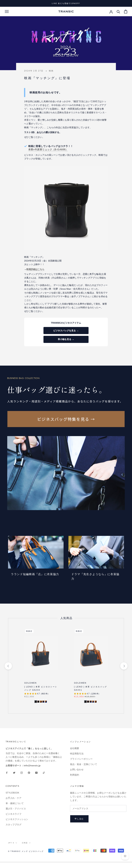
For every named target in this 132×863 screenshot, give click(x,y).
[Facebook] (7, 772)
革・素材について (15, 803)
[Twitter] (14, 772)
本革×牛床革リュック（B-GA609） (48, 149)
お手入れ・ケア (13, 798)
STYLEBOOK (12, 792)
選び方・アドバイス (16, 808)
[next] (123, 665)
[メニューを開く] (7, 11)
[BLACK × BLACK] (36, 702)
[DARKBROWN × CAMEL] (41, 702)
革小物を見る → (66, 339)
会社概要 (74, 748)
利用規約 (74, 775)
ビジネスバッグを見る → (66, 330)
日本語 (25, 843)
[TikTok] (44, 772)
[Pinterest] (29, 772)
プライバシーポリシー (81, 759)
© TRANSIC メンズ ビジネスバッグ (26, 851)
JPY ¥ (11, 843)
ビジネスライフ (13, 814)
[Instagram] (21, 772)
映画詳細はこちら (35, 269)
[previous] (8, 665)
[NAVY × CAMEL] (46, 702)
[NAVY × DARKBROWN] (43, 702)
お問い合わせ (77, 769)
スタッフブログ (13, 824)
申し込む (79, 819)
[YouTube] (36, 772)
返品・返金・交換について (83, 764)
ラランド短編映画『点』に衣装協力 (35, 574)
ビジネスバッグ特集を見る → (66, 419)
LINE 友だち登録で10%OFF (66, 3)
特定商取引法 (77, 753)
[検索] (118, 11)
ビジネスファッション (17, 819)
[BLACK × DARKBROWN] (38, 702)
